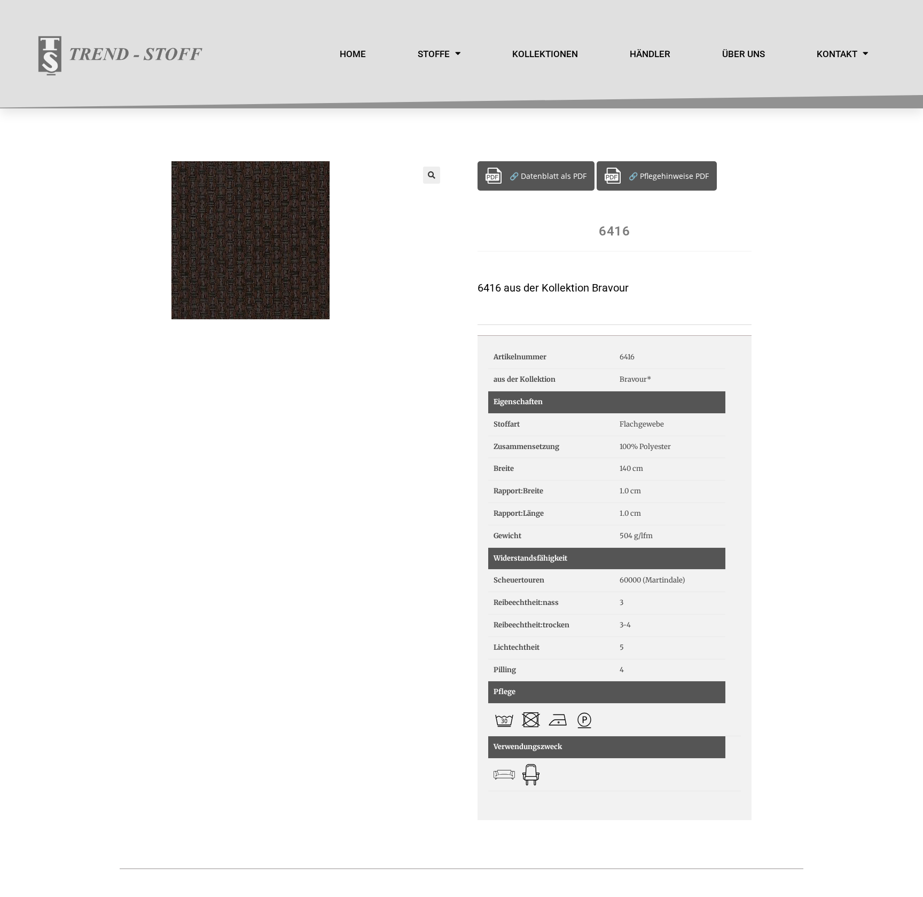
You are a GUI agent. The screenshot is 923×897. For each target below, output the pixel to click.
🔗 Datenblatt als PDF (548, 176)
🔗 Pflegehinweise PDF (669, 176)
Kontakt (837, 54)
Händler (650, 54)
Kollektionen (545, 54)
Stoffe (434, 54)
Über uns (743, 54)
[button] (431, 175)
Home (353, 54)
